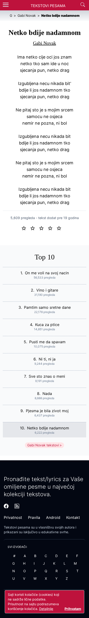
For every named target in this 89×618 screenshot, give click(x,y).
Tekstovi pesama (17, 527)
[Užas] (25, 227)
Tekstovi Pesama (48, 5)
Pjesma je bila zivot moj (47, 410)
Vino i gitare (47, 290)
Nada (47, 393)
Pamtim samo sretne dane (47, 307)
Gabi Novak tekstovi (43, 445)
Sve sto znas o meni (47, 376)
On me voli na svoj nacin (47, 273)
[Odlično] (60, 227)
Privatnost (13, 517)
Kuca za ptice (47, 324)
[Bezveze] (34, 227)
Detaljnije (46, 609)
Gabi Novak (44, 43)
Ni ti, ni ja (47, 359)
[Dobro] (52, 227)
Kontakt (73, 517)
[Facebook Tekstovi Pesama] (6, 506)
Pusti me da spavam (47, 341)
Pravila (34, 517)
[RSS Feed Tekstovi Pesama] (16, 506)
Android (53, 517)
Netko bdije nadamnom (48, 428)
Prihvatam (73, 609)
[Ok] (43, 227)
